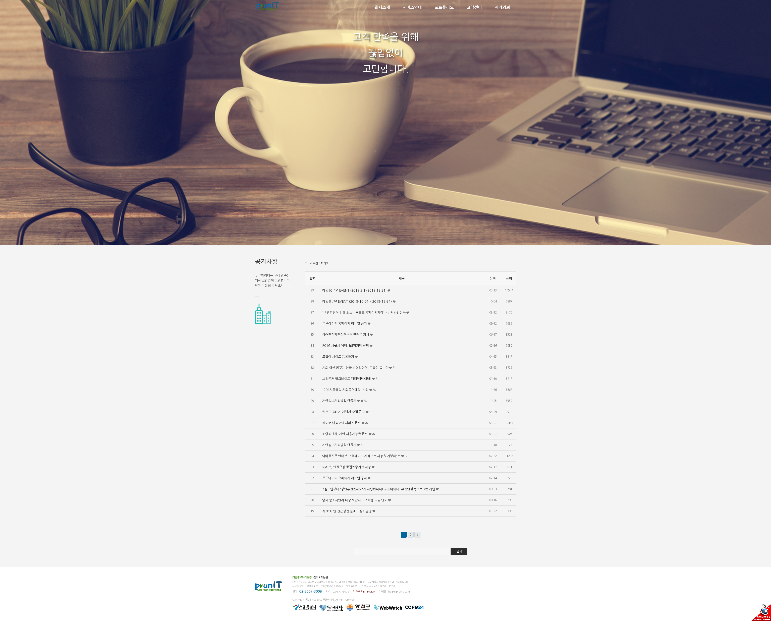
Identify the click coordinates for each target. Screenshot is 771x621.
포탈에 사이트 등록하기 (338, 356)
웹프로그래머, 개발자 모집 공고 (344, 411)
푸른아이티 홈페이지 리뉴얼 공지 (345, 323)
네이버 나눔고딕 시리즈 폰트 (342, 422)
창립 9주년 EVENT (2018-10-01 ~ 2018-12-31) (357, 301)
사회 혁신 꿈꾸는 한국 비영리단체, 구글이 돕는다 (355, 367)
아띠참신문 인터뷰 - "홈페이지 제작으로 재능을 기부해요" (361, 456)
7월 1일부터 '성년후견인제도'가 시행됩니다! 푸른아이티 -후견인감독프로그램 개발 (379, 489)
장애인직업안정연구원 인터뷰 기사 (346, 334)
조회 (509, 278)
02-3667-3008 (310, 591)
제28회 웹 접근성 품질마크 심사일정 (347, 511)
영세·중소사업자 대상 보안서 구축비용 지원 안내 (355, 500)
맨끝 (417, 535)
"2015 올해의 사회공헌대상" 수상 (345, 389)
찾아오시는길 (320, 577)
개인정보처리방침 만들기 (339, 400)
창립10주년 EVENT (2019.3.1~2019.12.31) (355, 290)
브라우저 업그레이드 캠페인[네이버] (347, 378)
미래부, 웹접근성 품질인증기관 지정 (347, 467)
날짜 (493, 278)
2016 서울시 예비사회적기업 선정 (346, 345)
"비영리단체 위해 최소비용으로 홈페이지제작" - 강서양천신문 (364, 312)
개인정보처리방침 (302, 577)
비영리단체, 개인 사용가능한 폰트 (345, 433)
